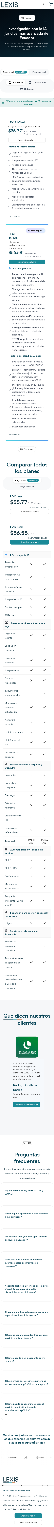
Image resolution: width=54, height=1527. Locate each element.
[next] (41, 1073)
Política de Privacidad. (21, 1509)
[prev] (12, 1073)
